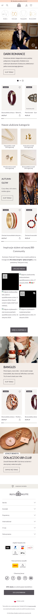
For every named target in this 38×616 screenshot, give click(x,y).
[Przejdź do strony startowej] (19, 5)
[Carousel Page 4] (10, 118)
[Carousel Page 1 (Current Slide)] (18, 80)
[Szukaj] (7, 5)
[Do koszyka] (19, 115)
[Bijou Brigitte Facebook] (13, 578)
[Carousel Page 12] (30, 118)
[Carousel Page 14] (35, 118)
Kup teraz (9, 72)
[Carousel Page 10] (25, 118)
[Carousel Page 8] (20, 118)
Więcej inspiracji (19, 330)
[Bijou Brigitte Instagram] (19, 578)
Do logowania (19, 592)
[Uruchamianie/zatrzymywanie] (33, 45)
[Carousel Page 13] (33, 118)
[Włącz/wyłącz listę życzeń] (19, 87)
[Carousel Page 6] (15, 118)
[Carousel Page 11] (28, 118)
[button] (26, 5)
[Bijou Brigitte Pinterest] (25, 578)
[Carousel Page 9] (23, 118)
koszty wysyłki (32, 606)
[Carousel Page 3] (7, 118)
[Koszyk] (35, 5)
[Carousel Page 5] (12, 118)
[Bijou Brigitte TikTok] (7, 578)
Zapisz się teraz (11, 470)
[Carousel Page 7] (17, 118)
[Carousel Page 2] (20, 80)
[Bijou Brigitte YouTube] (31, 578)
